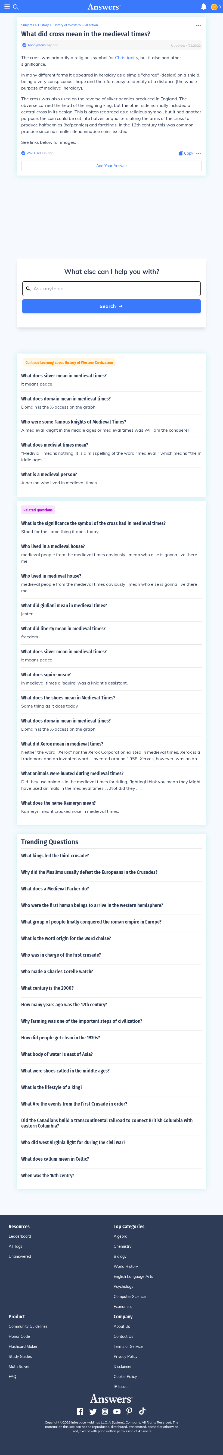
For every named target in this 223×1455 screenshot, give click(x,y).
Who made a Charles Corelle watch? (57, 972)
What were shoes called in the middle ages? (65, 1071)
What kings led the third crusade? (55, 856)
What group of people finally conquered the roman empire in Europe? (91, 922)
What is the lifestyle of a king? (51, 1087)
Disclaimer (123, 1366)
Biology (120, 1256)
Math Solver (19, 1366)
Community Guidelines (28, 1326)
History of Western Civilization (75, 25)
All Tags (15, 1246)
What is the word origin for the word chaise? (66, 938)
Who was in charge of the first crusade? (61, 955)
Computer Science (130, 1296)
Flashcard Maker (23, 1346)
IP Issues (121, 1386)
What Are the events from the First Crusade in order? (74, 1104)
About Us (122, 1326)
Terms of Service (128, 1346)
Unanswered (20, 1256)
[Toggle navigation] (7, 6)
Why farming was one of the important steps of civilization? (81, 1021)
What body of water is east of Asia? (57, 1054)
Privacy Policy (125, 1356)
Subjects (27, 25)
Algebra (120, 1236)
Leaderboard (20, 1236)
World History (126, 1266)
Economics (123, 1306)
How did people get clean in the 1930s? (60, 1038)
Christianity (126, 57)
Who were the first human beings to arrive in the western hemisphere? (92, 905)
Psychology (123, 1286)
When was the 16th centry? (47, 1176)
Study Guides (20, 1356)
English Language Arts (133, 1276)
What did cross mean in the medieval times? (85, 34)
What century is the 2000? (47, 988)
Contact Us (123, 1336)
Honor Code (19, 1336)
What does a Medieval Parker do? (55, 889)
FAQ (12, 1376)
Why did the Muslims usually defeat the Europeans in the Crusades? (89, 872)
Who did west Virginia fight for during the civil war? (73, 1142)
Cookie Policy (125, 1376)
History (43, 25)
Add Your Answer (111, 165)
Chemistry (122, 1246)
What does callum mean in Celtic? (55, 1159)
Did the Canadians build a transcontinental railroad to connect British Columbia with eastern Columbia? (107, 1123)
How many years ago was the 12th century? (64, 1005)
